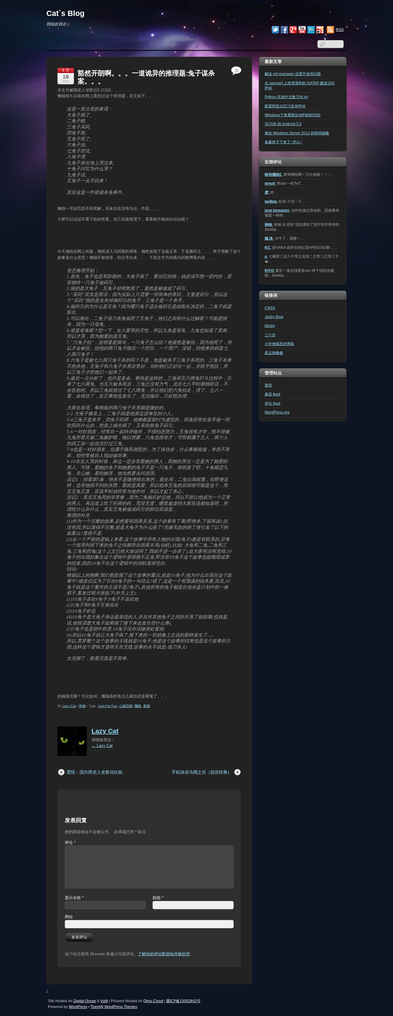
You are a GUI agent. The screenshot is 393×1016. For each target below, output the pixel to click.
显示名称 (74, 897)
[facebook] (284, 30)
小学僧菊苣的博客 (279, 344)
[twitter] (275, 30)
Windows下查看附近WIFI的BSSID (293, 115)
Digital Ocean (84, 1001)
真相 (146, 706)
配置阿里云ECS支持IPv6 (285, 106)
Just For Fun (107, 706)
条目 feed (272, 394)
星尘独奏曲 (274, 353)
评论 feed (272, 403)
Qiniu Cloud (153, 1001)
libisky (270, 326)
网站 (69, 916)
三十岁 (270, 335)
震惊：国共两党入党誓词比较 (95, 772)
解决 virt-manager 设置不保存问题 (293, 74)
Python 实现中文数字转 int (286, 97)
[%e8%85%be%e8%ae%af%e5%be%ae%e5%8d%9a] (311, 30)
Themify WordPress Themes (113, 1007)
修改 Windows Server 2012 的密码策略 (297, 133)
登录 (268, 385)
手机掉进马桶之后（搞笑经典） (202, 772)
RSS (340, 30)
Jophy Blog (274, 317)
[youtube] (302, 30)
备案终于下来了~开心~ (283, 142)
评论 (70, 842)
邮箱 (158, 897)
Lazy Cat (69, 706)
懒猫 (137, 706)
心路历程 (126, 706)
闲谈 (82, 706)
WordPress (78, 1007)
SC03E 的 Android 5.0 (283, 124)
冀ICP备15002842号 (183, 1001)
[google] (293, 30)
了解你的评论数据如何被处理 (164, 954)
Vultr (104, 1001)
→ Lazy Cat (102, 745)
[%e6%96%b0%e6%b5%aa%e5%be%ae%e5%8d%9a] (320, 30)
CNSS (270, 308)
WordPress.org (277, 412)
